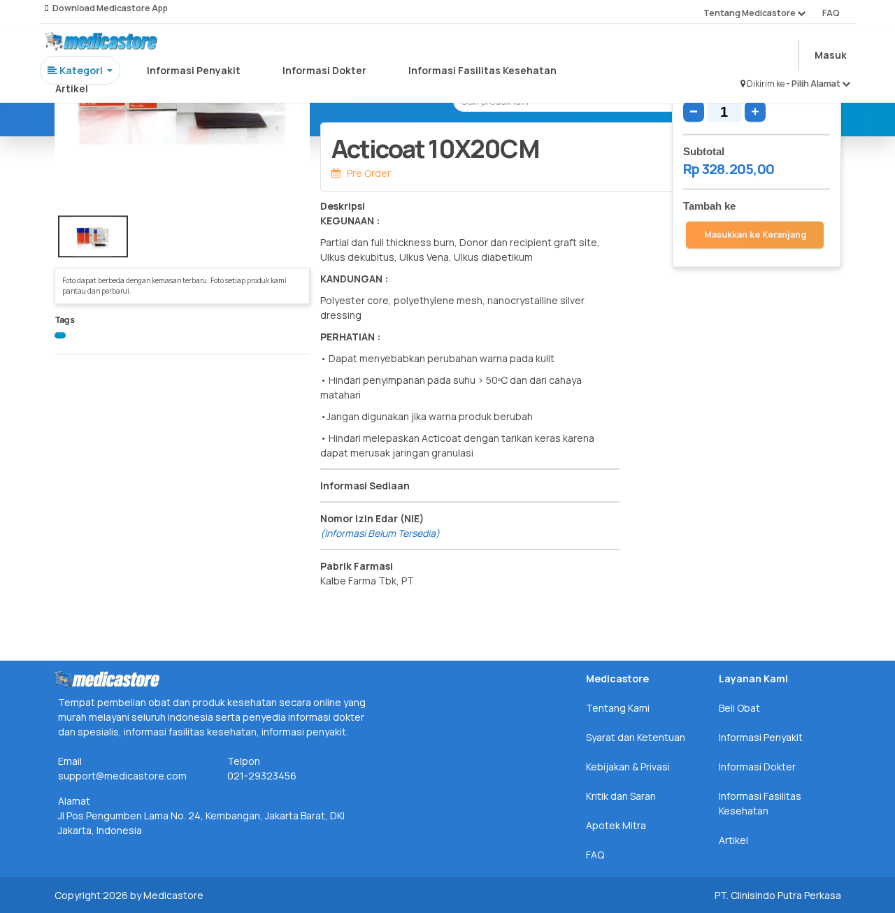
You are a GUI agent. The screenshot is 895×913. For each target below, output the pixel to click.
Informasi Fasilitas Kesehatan (482, 70)
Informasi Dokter (324, 70)
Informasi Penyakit (194, 70)
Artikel (71, 88)
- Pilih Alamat (814, 83)
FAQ (831, 13)
